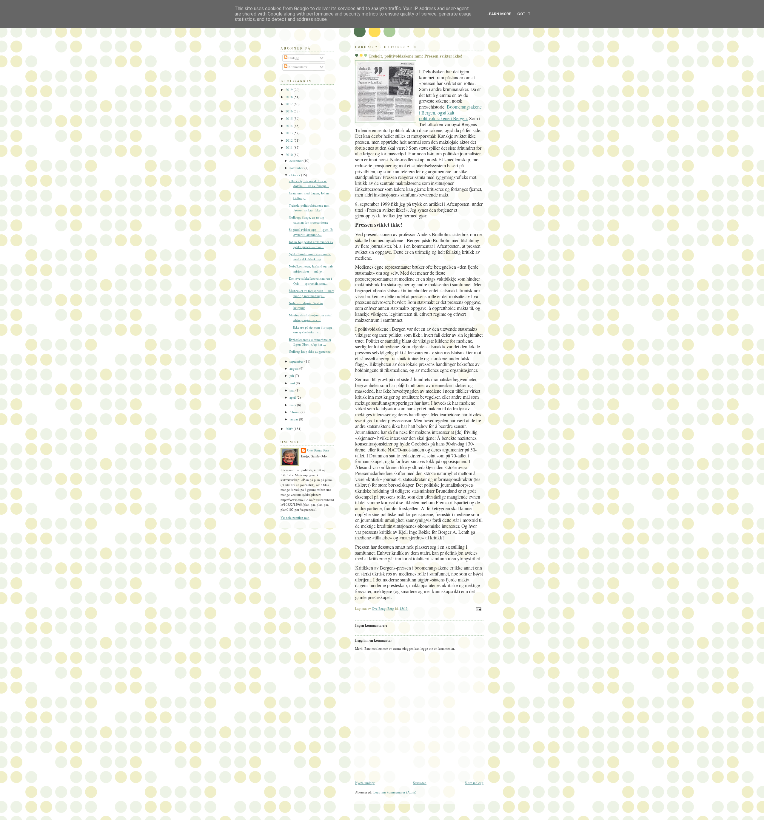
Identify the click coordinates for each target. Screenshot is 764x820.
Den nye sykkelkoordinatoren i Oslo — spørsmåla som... (310, 281)
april (293, 397)
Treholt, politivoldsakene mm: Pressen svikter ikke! (309, 208)
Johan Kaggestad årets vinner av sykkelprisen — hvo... (311, 244)
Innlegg (293, 57)
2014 (290, 125)
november (296, 167)
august (294, 368)
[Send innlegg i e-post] (478, 609)
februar (295, 412)
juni (292, 383)
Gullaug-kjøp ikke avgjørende (310, 351)
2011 (290, 147)
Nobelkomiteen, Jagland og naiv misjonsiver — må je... (311, 268)
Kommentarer (297, 66)
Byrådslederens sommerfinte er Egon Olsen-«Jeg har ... (310, 342)
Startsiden (419, 782)
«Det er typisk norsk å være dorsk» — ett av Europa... (309, 183)
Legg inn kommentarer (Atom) (394, 792)
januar (294, 419)
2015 (290, 118)
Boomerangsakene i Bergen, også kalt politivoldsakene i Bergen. (450, 112)
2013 (290, 133)
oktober (295, 175)
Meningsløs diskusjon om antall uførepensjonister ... (310, 317)
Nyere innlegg (365, 782)
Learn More (498, 14)
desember (296, 160)
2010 (290, 154)
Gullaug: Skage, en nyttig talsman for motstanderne (308, 220)
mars (293, 405)
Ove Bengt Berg (318, 450)
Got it (524, 14)
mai (292, 390)
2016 (290, 111)
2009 (290, 428)
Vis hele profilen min (295, 517)
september (296, 361)
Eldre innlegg (474, 782)
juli (292, 375)
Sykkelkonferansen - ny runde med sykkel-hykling (310, 256)
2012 (290, 140)
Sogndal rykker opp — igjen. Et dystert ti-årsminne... (311, 232)
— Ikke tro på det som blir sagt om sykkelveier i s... (310, 330)
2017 (290, 104)
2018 (290, 97)
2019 (290, 89)
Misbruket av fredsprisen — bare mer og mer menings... (311, 293)
